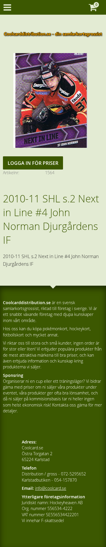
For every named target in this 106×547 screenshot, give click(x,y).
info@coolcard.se (50, 488)
